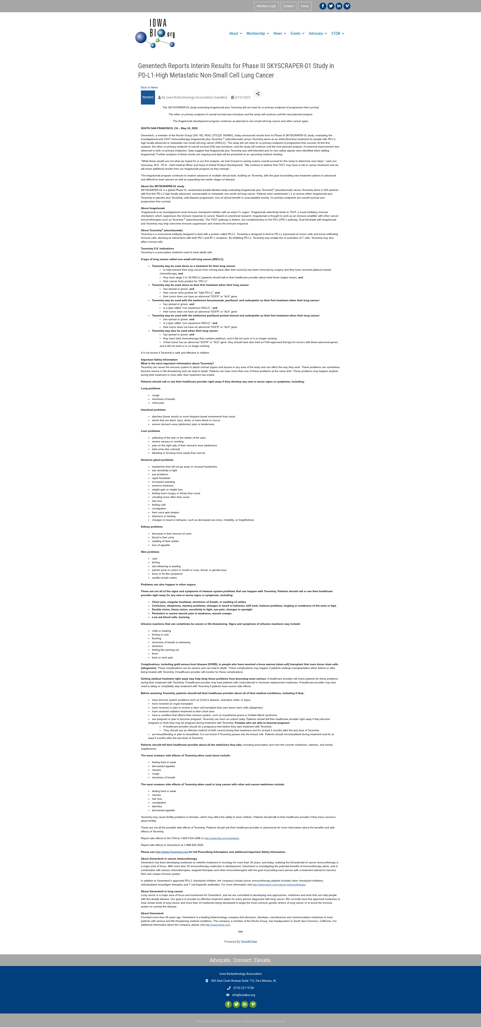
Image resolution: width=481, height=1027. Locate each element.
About (233, 33)
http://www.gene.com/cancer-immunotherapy (279, 884)
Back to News (149, 87)
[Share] (257, 94)
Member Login (266, 6)
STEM (335, 33)
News (278, 33)
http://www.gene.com (217, 924)
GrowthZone (249, 941)
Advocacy (316, 33)
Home (305, 6)
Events (295, 33)
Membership (256, 33)
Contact (288, 6)
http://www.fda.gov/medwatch (221, 838)
